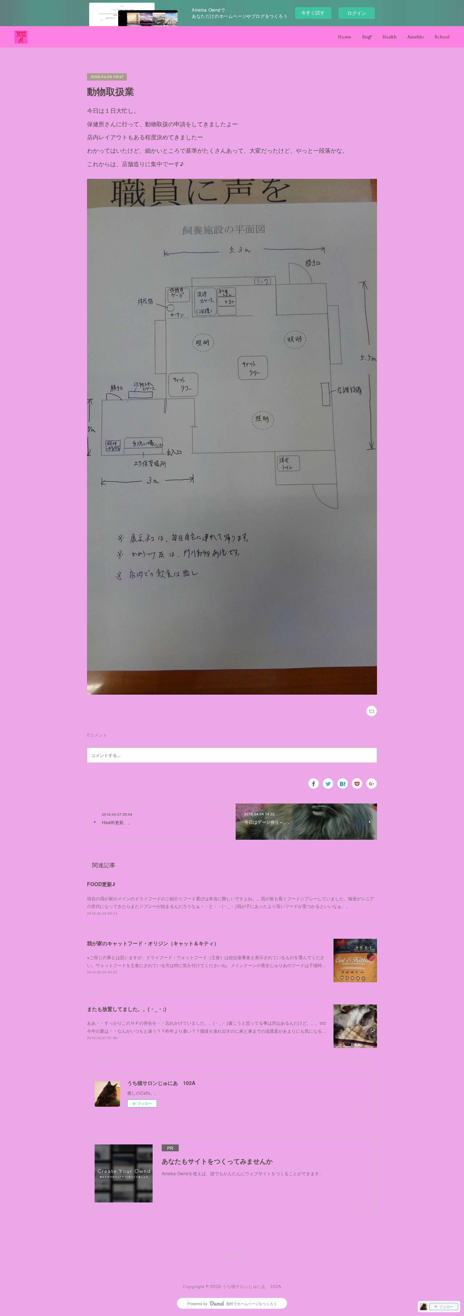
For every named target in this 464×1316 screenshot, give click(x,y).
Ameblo (415, 37)
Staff (367, 37)
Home (344, 37)
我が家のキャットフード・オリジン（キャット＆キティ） (153, 943)
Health (389, 37)
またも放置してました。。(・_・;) (126, 1008)
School (442, 37)
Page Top (232, 1258)
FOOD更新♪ (101, 884)
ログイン (356, 12)
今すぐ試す (313, 12)
